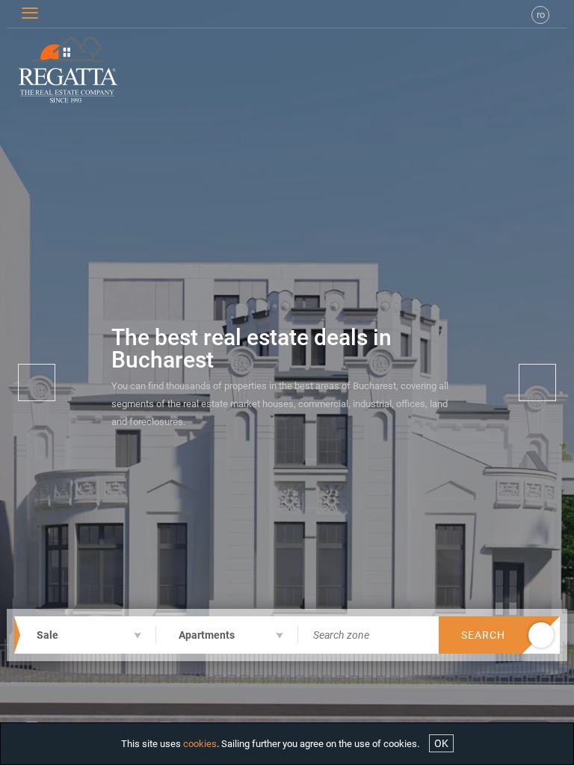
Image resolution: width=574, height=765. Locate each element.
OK (441, 743)
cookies (200, 743)
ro (541, 14)
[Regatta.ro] (53, 69)
